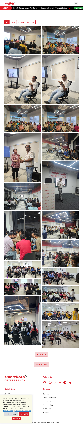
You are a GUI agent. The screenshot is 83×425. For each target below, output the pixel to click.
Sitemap (46, 412)
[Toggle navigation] (76, 3)
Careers (46, 394)
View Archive (41, 364)
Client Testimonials (50, 398)
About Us (7, 394)
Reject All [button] (16, 418)
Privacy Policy (48, 405)
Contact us (47, 401)
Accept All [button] (24, 414)
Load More (41, 354)
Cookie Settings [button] (10, 414)
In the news (47, 409)
